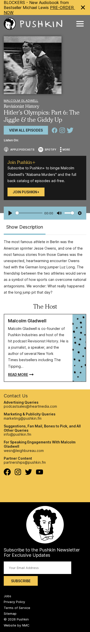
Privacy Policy (14, 602)
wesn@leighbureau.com (24, 450)
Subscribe (20, 581)
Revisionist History (21, 106)
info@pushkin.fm (17, 434)
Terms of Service (17, 608)
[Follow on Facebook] (7, 474)
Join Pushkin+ (26, 192)
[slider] (29, 213)
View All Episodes (26, 130)
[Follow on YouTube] (39, 473)
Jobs (7, 596)
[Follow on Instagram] (17, 474)
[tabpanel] (45, 267)
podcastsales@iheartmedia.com (30, 406)
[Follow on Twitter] (28, 473)
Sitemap (10, 613)
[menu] (80, 24)
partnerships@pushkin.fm (25, 462)
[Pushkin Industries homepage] (33, 24)
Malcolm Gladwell (21, 101)
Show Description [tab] (24, 227)
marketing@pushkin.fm (23, 418)
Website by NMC (17, 625)
